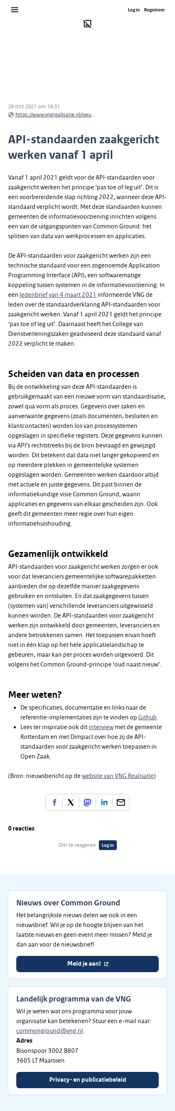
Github (147, 717)
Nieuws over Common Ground (68, 903)
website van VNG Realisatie (118, 776)
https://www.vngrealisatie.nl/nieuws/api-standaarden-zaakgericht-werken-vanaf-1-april (56, 114)
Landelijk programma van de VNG (73, 999)
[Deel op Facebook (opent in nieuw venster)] (54, 802)
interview (101, 727)
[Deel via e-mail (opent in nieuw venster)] (121, 802)
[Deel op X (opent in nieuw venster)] (71, 802)
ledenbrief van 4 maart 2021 (58, 294)
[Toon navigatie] (14, 10)
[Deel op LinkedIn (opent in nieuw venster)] (104, 802)
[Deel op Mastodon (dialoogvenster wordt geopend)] (87, 802)
